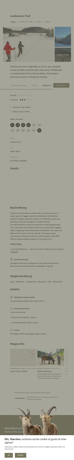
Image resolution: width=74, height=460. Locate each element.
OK (9, 455)
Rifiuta (20, 455)
